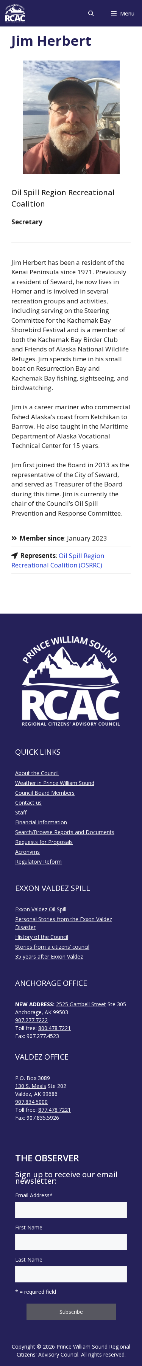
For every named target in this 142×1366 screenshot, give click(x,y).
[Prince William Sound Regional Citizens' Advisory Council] (15, 13)
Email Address (34, 1195)
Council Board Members (45, 792)
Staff (21, 812)
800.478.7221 (54, 1028)
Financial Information (41, 822)
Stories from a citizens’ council (52, 946)
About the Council (37, 773)
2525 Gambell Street (81, 1004)
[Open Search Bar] (90, 13)
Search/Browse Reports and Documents (64, 832)
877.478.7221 (54, 1109)
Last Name (28, 1259)
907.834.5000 (31, 1101)
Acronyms (27, 851)
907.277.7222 (31, 1020)
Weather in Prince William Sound (54, 782)
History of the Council (41, 936)
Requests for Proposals (44, 841)
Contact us (28, 802)
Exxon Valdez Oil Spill (40, 909)
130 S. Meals (30, 1085)
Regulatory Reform (38, 861)
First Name (28, 1227)
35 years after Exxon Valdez (49, 956)
